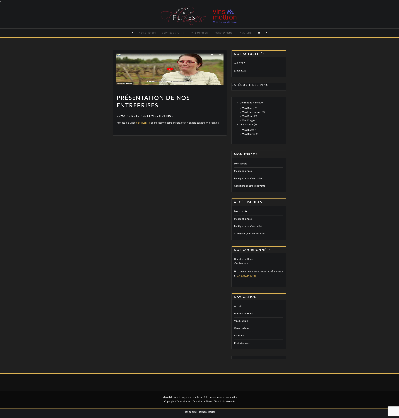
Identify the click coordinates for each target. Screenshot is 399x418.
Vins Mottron (200, 33)
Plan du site (190, 412)
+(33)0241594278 (246, 276)
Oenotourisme (224, 33)
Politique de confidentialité (248, 178)
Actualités (246, 33)
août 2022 (239, 63)
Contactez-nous (242, 343)
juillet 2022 (240, 71)
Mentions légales (243, 171)
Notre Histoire (148, 33)
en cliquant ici (143, 123)
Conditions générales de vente (249, 186)
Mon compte (240, 164)
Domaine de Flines (173, 33)
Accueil (238, 306)
